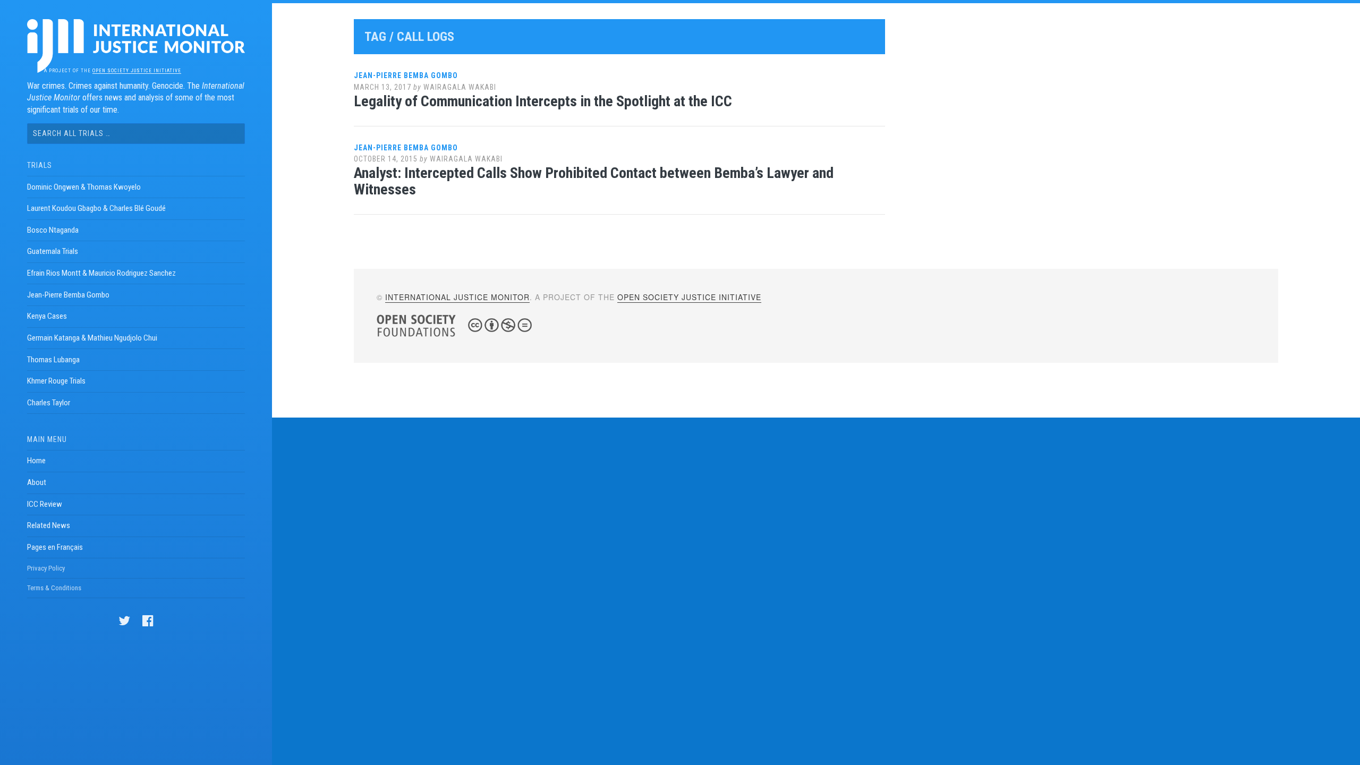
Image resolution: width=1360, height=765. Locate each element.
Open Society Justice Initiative (136, 70)
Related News (48, 525)
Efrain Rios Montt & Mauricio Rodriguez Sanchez (101, 273)
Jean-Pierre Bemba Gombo (68, 295)
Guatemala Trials (52, 251)
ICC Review (44, 504)
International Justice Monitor (457, 297)
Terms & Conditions (54, 588)
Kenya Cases (47, 316)
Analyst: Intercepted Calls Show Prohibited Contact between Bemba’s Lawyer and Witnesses (594, 181)
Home (36, 460)
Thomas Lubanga (53, 359)
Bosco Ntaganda (53, 230)
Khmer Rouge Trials (56, 381)
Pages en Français (55, 547)
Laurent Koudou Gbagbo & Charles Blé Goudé (96, 208)
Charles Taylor (48, 402)
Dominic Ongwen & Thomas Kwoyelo (84, 187)
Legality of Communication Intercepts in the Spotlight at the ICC (543, 101)
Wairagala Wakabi (459, 87)
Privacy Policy (46, 568)
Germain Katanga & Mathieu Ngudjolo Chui (92, 338)
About (36, 482)
